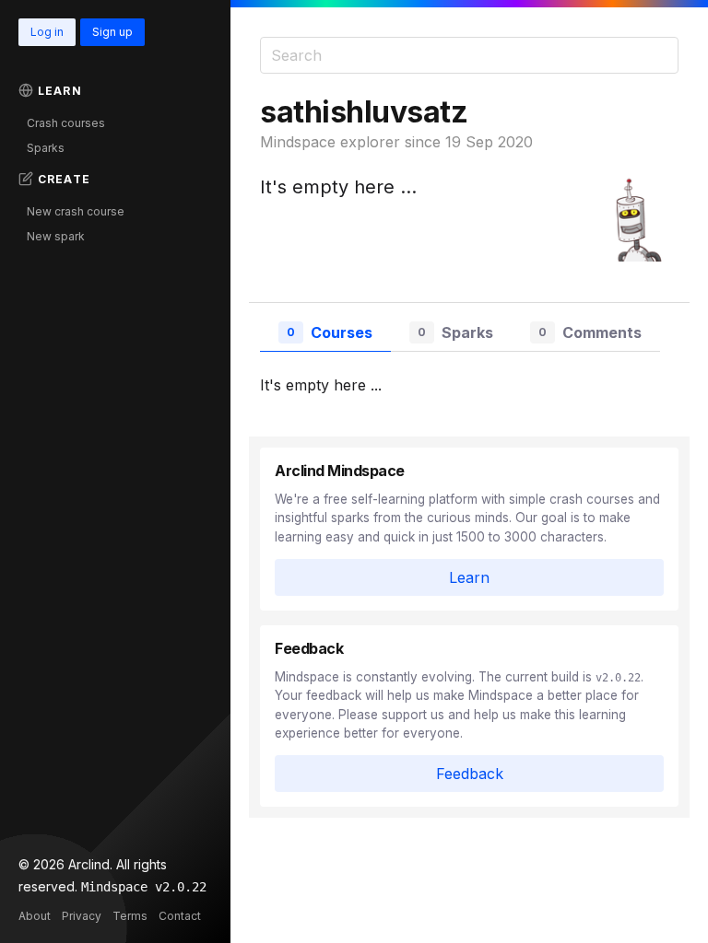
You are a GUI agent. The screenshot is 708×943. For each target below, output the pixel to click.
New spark (56, 236)
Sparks (46, 148)
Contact (180, 916)
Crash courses (66, 123)
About (34, 916)
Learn (60, 91)
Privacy (81, 916)
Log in (47, 32)
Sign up (112, 32)
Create (64, 179)
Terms (130, 916)
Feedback (469, 773)
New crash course (75, 211)
